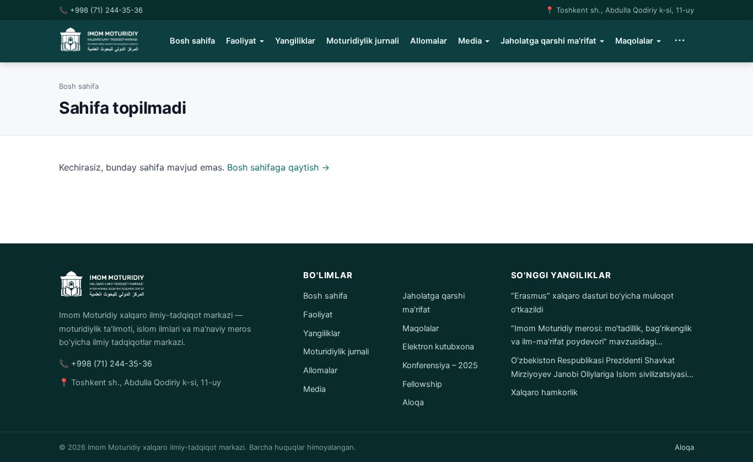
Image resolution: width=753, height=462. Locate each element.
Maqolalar (634, 41)
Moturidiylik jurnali (362, 41)
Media (470, 41)
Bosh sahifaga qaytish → (278, 167)
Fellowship (422, 384)
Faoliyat (241, 41)
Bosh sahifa (192, 41)
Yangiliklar (295, 41)
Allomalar (428, 41)
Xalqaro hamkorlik (544, 392)
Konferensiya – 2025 (440, 365)
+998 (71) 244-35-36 (106, 10)
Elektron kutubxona (438, 347)
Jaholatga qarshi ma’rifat (548, 41)
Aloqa (413, 402)
